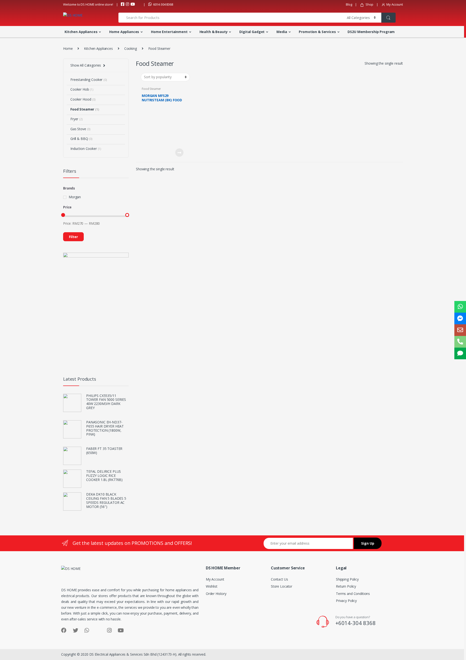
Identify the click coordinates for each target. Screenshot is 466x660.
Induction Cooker (85, 148)
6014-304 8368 (163, 4)
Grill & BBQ (81, 138)
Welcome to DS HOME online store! (88, 4)
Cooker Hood (83, 99)
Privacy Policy (346, 600)
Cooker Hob (81, 89)
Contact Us (279, 579)
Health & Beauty (214, 31)
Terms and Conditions (353, 593)
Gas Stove (80, 129)
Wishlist (211, 586)
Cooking (130, 48)
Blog (349, 4)
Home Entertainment (169, 31)
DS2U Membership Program (371, 31)
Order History (216, 593)
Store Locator (281, 586)
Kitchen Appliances (81, 31)
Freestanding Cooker (88, 79)
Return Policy (346, 586)
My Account (394, 4)
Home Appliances (124, 31)
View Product (179, 152)
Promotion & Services (317, 31)
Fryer (76, 119)
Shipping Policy (347, 579)
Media (281, 31)
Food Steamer (151, 89)
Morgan (75, 197)
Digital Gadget (252, 31)
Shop (369, 4)
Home (68, 48)
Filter (73, 236)
